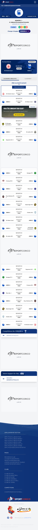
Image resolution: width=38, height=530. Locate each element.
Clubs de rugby (10, 477)
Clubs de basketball (11, 475)
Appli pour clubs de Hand (13, 442)
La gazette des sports (12, 459)
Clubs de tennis (10, 482)
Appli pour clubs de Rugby (13, 440)
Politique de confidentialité (9, 527)
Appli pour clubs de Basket (13, 438)
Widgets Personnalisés (12, 460)
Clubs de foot (9, 473)
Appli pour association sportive (15, 447)
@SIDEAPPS (27, 518)
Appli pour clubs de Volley (13, 444)
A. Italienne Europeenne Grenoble (11, 5)
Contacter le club (31, 16)
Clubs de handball (11, 479)
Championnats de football (13, 492)
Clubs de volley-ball (12, 480)
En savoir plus (19, 115)
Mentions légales (6, 524)
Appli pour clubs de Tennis (13, 445)
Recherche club (10, 457)
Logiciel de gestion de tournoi (15, 462)
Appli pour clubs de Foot (13, 437)
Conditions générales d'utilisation (23, 524)
